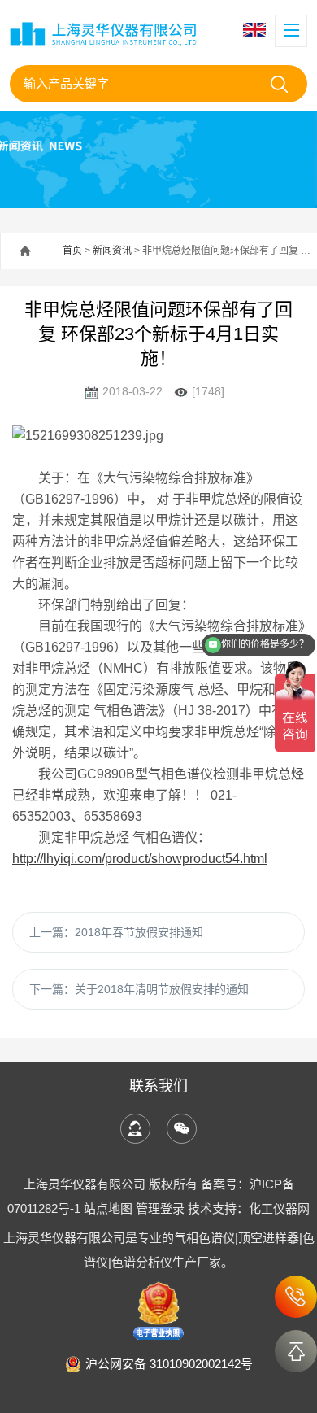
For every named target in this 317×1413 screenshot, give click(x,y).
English (256, 30)
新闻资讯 (112, 250)
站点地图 (108, 1208)
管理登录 (160, 1208)
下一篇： (139, 989)
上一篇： (116, 932)
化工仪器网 (279, 1208)
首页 (72, 250)
